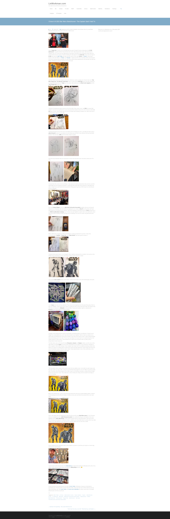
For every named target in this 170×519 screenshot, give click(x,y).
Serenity (68, 57)
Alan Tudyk (60, 56)
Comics (85, 8)
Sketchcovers (71, 30)
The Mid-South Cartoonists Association (57, 499)
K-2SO (49, 496)
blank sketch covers (69, 495)
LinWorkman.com (57, 3)
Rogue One (65, 498)
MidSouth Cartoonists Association (71, 496)
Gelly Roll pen (89, 495)
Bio (55, 8)
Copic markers (78, 495)
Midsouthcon (83, 496)
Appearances (64, 29)
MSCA (88, 496)
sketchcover (72, 498)
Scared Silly (79, 8)
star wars (78, 498)
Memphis (61, 496)
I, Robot (85, 56)
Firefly (62, 57)
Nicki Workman (51, 498)
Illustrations (107, 8)
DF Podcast (58, 13)
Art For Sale (69, 29)
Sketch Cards (93, 8)
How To (85, 29)
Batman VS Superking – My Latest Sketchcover (60, 506)
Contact (60, 8)
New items (65, 30)
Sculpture (52, 13)
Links (65, 13)
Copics (83, 495)
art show (61, 495)
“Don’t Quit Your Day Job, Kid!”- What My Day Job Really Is (82, 509)
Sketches (100, 8)
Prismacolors (59, 498)
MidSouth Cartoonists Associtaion (55, 30)
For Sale (67, 8)
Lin (50, 29)
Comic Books (80, 29)
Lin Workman (55, 496)
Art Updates (74, 29)
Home (51, 8)
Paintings (114, 8)
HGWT (72, 8)
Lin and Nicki (90, 29)
